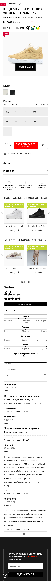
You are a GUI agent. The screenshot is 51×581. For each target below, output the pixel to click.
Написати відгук (25, 304)
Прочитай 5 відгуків (19, 17)
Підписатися (25, 574)
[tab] (25, 163)
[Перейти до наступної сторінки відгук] (30, 534)
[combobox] (25, 364)
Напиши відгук (36, 17)
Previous (2, 212)
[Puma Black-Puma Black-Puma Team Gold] (12, 92)
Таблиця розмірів (11, 105)
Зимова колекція (13, 3)
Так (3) (25, 356)
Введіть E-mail (15, 566)
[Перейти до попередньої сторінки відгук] (21, 534)
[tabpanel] (25, 54)
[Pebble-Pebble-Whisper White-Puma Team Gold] (5, 92)
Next (48, 212)
